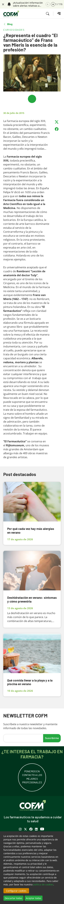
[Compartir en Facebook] (56, 129)
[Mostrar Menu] (57, 14)
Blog (9, 24)
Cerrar (2, 4)
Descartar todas (13, 898)
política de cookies (43, 884)
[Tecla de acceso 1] (11, 14)
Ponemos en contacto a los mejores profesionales (32, 777)
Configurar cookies (16, 890)
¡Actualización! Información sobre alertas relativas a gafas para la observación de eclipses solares (29, 4)
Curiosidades (14, 29)
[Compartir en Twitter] (56, 122)
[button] (53, 4)
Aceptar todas (33, 898)
